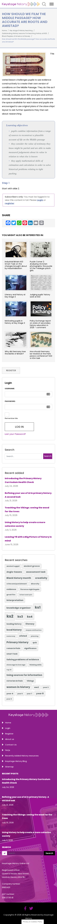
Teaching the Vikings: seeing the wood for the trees (27, 509)
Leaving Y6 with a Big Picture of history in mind (28, 538)
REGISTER (11, 370)
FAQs (7, 750)
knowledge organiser (18, 607)
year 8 (40, 693)
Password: (10, 401)
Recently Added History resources (22, 755)
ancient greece (32, 566)
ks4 (29, 617)
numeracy (10, 636)
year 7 (29, 694)
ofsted (23, 636)
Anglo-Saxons (14, 572)
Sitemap (9, 766)
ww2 (36, 687)
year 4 (9, 693)
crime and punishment (16, 584)
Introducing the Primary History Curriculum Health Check (23, 480)
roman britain (13, 648)
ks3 (20, 616)
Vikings (30, 681)
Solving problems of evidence (22, 659)
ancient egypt (13, 566)
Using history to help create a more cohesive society (25, 524)
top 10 (8, 670)
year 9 (9, 699)
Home (8, 722)
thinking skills (35, 665)
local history (14, 629)
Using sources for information (24, 675)
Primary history (17, 642)
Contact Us (11, 744)
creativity (41, 578)
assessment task (35, 572)
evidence (11, 589)
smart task (11, 654)
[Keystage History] (21, 4)
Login (7, 728)
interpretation (14, 600)
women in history (18, 687)
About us (9, 739)
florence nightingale (29, 589)
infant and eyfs (25, 595)
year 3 (46, 687)
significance (30, 648)
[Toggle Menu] (51, 4)
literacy (30, 623)
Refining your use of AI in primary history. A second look (28, 495)
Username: (10, 388)
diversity (35, 584)
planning (34, 636)
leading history (13, 624)
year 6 (20, 694)
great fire (10, 594)
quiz (35, 642)
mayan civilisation (33, 630)
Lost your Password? (15, 434)
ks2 (9, 616)
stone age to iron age (15, 665)
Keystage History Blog (16, 761)
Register (9, 733)
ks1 (38, 607)
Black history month (18, 578)
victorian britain (14, 681)
